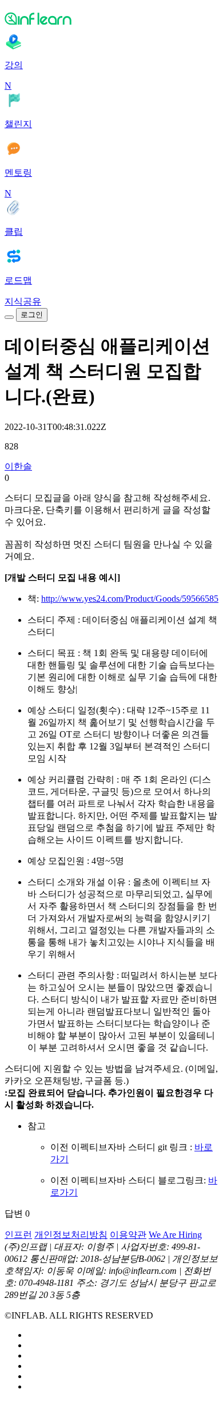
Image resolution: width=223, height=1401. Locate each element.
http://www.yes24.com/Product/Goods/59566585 (129, 598)
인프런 (18, 1235)
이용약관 (128, 1235)
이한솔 (18, 466)
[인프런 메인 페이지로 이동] (111, 18)
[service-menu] (9, 317)
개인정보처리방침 (70, 1235)
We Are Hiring (175, 1235)
